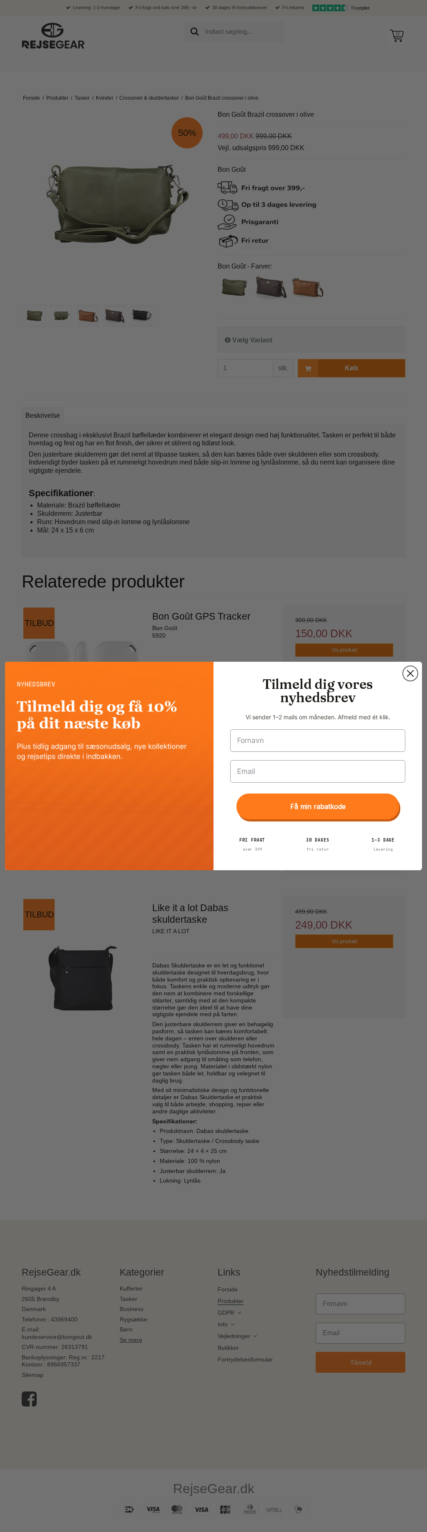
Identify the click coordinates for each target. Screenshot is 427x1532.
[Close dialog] (410, 673)
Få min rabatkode (318, 806)
